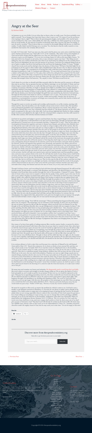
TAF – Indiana (56, 393)
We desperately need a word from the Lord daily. (62, 269)
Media (49, 4)
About (43, 4)
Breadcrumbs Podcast (56, 387)
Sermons (57, 407)
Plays (57, 409)
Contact (52, 8)
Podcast (55, 4)
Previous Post (13, 357)
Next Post (80, 357)
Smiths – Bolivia (56, 400)
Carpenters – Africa (56, 398)
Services (56, 404)
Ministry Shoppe (40, 8)
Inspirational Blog (68, 4)
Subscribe (62, 341)
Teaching (57, 411)
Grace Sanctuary (56, 396)
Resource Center (56, 405)
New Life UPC (56, 394)
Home (37, 4)
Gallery (77, 4)
